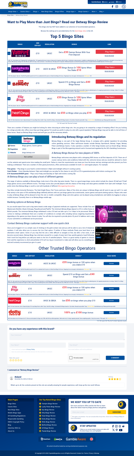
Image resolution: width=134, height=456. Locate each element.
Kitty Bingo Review (48, 413)
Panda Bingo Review (49, 431)
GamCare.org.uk (83, 91)
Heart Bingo (20, 113)
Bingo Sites (12, 11)
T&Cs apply (87, 75)
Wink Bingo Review (48, 422)
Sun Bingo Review (48, 410)
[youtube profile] (121, 430)
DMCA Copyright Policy (16, 422)
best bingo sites (80, 31)
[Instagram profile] (116, 426)
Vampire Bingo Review (49, 404)
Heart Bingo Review (48, 416)
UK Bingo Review (48, 428)
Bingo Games (83, 11)
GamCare (45, 439)
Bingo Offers (59, 11)
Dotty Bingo (14, 312)
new (83, 165)
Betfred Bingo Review (49, 425)
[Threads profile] (120, 426)
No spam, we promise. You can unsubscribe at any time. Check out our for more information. (97, 417)
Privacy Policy (31, 349)
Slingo (35, 11)
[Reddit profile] (123, 426)
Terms (86, 453)
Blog (101, 11)
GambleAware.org (112, 318)
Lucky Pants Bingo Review (51, 407)
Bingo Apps (70, 11)
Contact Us (80, 453)
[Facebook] (113, 6)
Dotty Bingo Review (48, 419)
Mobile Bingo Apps (14, 413)
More (93, 11)
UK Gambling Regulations (17, 416)
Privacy (91, 453)
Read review (109, 56)
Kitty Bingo (20, 98)
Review (111, 263)
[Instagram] (116, 6)
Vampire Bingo (20, 53)
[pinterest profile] (117, 430)
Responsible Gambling (15, 419)
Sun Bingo (20, 83)
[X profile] (113, 430)
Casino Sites (24, 11)
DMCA (58, 439)
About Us (11, 431)
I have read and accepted (23, 349)
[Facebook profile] (113, 426)
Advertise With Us (14, 428)
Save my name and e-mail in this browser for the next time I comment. (32, 352)
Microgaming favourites (66, 186)
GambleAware (76, 439)
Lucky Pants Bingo (20, 69)
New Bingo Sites (47, 11)
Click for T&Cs (91, 120)
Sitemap (96, 453)
